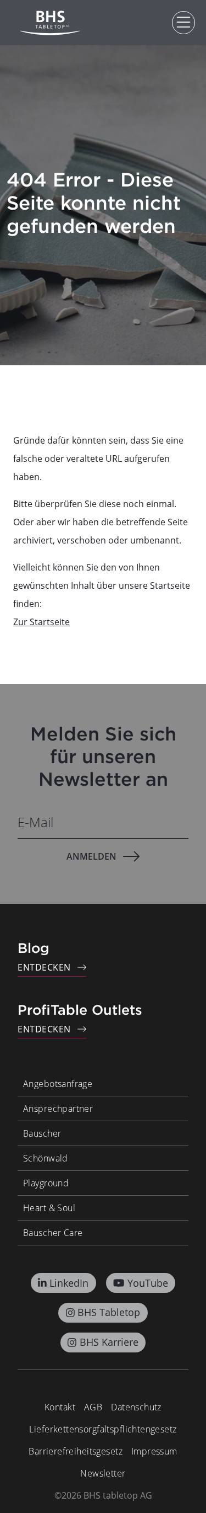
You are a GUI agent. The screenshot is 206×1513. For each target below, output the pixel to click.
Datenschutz (136, 1407)
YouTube (147, 1283)
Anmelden (91, 856)
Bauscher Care (52, 1233)
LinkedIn (68, 1283)
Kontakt (59, 1407)
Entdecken (44, 967)
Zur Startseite (41, 622)
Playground (46, 1183)
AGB (93, 1407)
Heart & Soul (49, 1208)
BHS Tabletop (108, 1312)
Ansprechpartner (58, 1108)
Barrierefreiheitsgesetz (76, 1451)
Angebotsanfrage (57, 1084)
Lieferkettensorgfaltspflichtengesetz (102, 1429)
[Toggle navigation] (183, 22)
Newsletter (102, 1473)
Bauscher (42, 1133)
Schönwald (45, 1158)
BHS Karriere (109, 1342)
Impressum (154, 1451)
